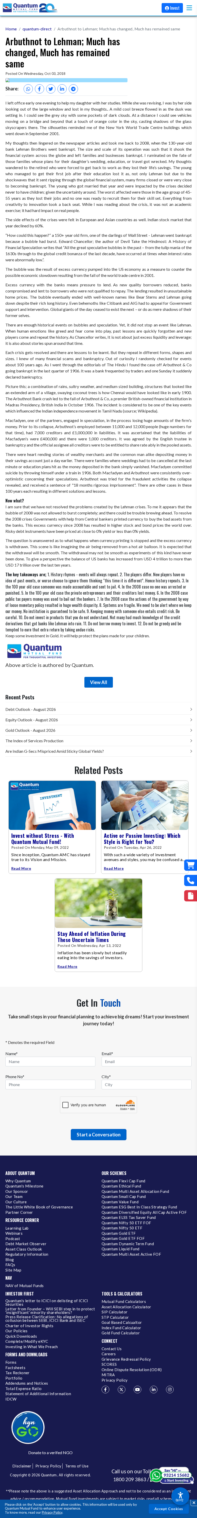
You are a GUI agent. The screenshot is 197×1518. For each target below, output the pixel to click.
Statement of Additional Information (38, 1394)
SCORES (109, 1364)
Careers (109, 1354)
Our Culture (16, 1202)
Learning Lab (17, 1228)
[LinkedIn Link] (153, 1389)
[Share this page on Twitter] (50, 88)
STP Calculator (115, 1317)
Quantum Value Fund (120, 1202)
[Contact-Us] (190, 880)
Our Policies (16, 1331)
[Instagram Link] (170, 1389)
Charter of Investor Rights (29, 1326)
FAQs (10, 1265)
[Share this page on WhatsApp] (28, 88)
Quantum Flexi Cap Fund (123, 1181)
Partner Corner (19, 1212)
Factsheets (15, 1368)
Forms (10, 1362)
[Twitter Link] (121, 1389)
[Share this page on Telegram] (73, 88)
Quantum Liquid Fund (121, 1249)
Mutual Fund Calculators (124, 1302)
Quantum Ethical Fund (121, 1186)
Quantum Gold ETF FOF (123, 1239)
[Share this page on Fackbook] (39, 88)
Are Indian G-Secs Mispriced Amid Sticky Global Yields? (54, 751)
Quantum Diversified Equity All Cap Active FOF (144, 1212)
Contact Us (112, 1349)
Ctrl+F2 (179, 1500)
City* (106, 1076)
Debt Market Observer (25, 1244)
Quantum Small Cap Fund (124, 1197)
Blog (9, 1260)
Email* (107, 1053)
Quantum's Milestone (24, 1186)
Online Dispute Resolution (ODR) (132, 1370)
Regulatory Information (26, 1254)
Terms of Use (76, 1466)
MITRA (108, 1375)
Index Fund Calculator (121, 1328)
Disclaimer (22, 1466)
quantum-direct (37, 28)
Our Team (14, 1197)
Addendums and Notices (26, 1383)
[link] (30, 8)
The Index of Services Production (34, 740)
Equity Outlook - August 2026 (31, 719)
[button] (189, 8)
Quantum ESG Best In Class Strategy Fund (139, 1207)
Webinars (14, 1233)
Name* (11, 1053)
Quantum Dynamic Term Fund (128, 1244)
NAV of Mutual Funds (24, 1286)
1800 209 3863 (129, 1479)
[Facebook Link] (105, 1389)
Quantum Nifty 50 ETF (122, 1228)
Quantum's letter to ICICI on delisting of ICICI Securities (46, 1303)
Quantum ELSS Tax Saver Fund (129, 1218)
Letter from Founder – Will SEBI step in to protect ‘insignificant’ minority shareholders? (50, 1311)
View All (98, 682)
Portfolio (14, 1378)
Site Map (13, 1270)
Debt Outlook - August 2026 (30, 709)
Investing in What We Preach (31, 1347)
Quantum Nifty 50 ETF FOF (126, 1223)
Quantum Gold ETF (119, 1233)
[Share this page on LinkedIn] (62, 88)
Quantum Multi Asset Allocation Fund (135, 1192)
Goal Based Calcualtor (122, 1323)
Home (11, 28)
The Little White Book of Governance (39, 1207)
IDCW (11, 1399)
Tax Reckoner (17, 1373)
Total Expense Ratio (23, 1389)
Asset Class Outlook (23, 1249)
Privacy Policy (52, 1512)
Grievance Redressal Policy (126, 1359)
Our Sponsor (16, 1192)
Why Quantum (18, 1181)
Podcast (12, 1239)
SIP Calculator (115, 1312)
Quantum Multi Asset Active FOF (131, 1254)
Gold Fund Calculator (121, 1333)
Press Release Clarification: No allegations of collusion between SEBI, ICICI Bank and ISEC (46, 1319)
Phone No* (14, 1076)
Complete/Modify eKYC (26, 1341)
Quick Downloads (21, 1336)
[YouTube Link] (137, 1389)
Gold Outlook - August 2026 (30, 730)
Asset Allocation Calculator (126, 1307)
